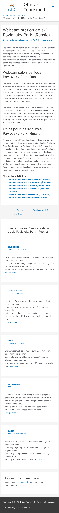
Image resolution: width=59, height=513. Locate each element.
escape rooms (14, 384)
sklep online (13, 247)
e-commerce (10, 272)
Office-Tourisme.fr (35, 7)
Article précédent (18, 211)
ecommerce (15, 366)
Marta (10, 341)
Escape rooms (11, 413)
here (40, 459)
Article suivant (40, 210)
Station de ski (25, 40)
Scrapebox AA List (15, 291)
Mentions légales (11, 507)
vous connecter (23, 482)
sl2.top (11, 431)
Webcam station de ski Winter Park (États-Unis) (30, 182)
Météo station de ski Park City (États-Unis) (28, 197)
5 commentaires (10, 40)
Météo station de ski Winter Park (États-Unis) (29, 195)
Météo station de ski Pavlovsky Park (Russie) (29, 179)
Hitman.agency (12, 322)
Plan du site (26, 507)
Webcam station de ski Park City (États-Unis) (29, 185)
